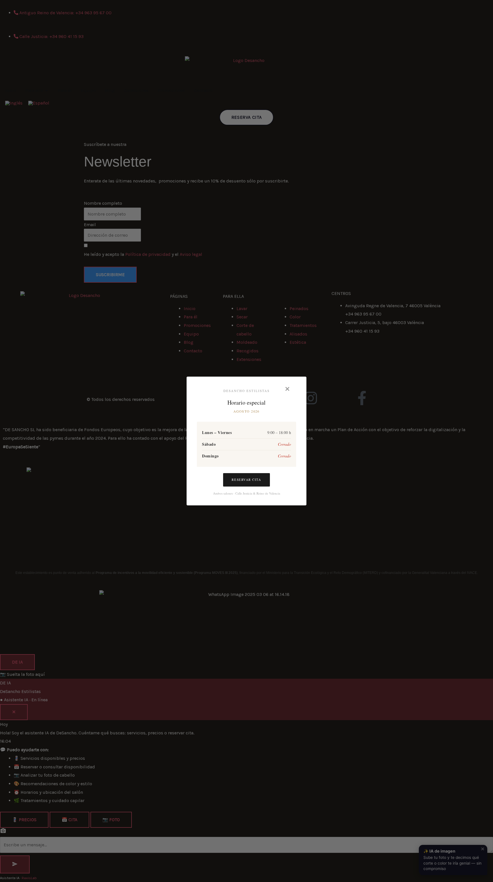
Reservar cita (246, 479)
